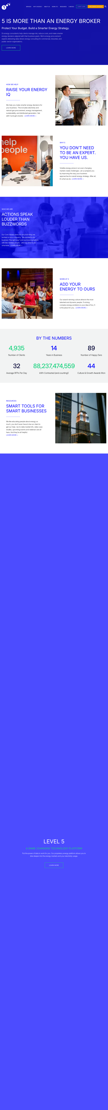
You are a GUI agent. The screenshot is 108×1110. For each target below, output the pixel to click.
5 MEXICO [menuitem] (71, 6)
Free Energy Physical (95, 6)
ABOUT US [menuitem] (47, 6)
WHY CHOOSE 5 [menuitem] (37, 6)
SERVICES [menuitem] (28, 6)
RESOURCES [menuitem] (63, 6)
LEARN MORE (11, 48)
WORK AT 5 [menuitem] (55, 6)
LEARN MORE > (30, 116)
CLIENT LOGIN (81, 6)
